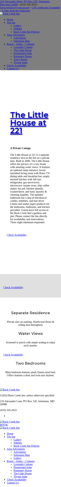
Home (10, 19)
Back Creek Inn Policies (26, 31)
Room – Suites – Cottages (21, 44)
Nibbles (18, 28)
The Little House (23, 50)
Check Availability (17, 65)
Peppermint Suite (23, 53)
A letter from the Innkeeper (15, 10)
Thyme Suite (20, 62)
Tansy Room (20, 59)
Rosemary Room (23, 56)
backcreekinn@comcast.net (14, 7)
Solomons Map (22, 41)
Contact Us (13, 68)
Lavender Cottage (23, 47)
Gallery (18, 25)
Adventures (20, 37)
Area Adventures (16, 34)
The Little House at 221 (29, 122)
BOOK (4, 424)
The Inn (11, 22)
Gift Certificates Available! (46, 7)
